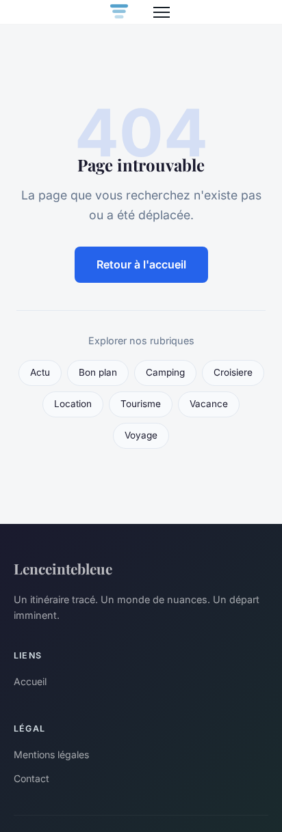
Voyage (141, 435)
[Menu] (161, 12)
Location (73, 403)
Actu (40, 372)
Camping (165, 372)
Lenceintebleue (63, 568)
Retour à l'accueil (141, 264)
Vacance (209, 403)
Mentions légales (51, 754)
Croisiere (233, 372)
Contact (31, 778)
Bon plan (98, 372)
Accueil (30, 681)
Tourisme (140, 403)
